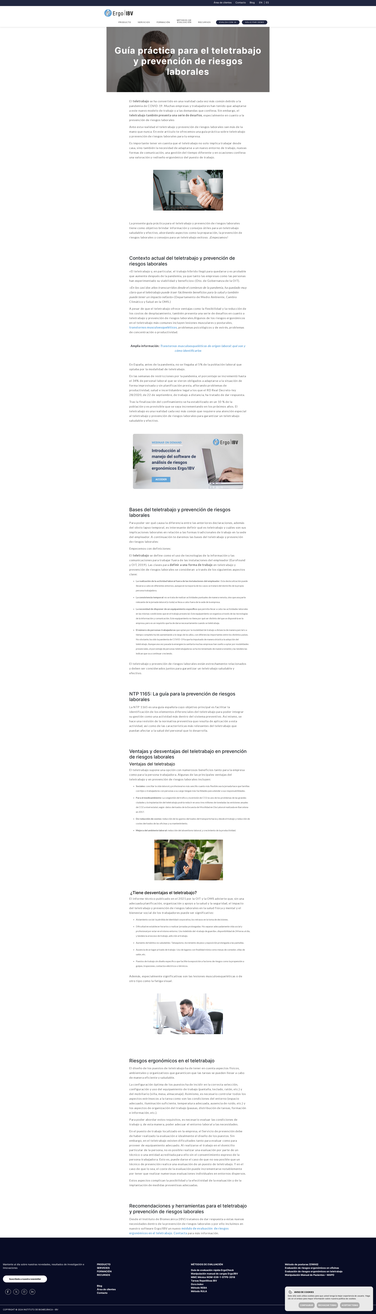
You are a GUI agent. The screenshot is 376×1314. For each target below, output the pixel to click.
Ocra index (197, 1284)
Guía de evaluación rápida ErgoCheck (212, 1270)
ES (267, 2)
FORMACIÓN (104, 1271)
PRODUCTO (104, 1264)
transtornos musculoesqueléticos (153, 327)
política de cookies (347, 1298)
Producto (125, 22)
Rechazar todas (327, 1305)
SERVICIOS (103, 1267)
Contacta (180, 1233)
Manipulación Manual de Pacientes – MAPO (309, 1274)
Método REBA (199, 1287)
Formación (163, 22)
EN (260, 2)
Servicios (144, 22)
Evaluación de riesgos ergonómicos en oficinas (312, 1267)
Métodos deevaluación (184, 21)
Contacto (240, 2)
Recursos (204, 22)
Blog (252, 2)
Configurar (306, 1305)
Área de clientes (223, 2)
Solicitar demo (254, 22)
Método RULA (199, 1291)
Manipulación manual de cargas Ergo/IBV (214, 1273)
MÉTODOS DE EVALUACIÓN (207, 1264)
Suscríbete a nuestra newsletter (25, 1279)
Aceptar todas (350, 1305)
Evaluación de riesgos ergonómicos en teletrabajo (314, 1271)
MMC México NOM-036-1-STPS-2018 (213, 1277)
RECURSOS (103, 1274)
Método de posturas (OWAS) (301, 1264)
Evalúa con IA (227, 22)
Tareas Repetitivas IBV (204, 1280)
